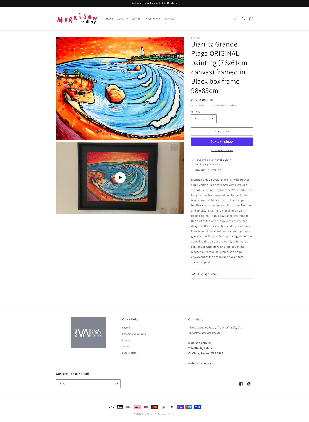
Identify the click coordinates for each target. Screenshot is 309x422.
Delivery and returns (134, 333)
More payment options (222, 150)
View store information (208, 169)
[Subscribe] (116, 383)
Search (126, 327)
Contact (126, 340)
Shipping (209, 105)
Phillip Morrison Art (149, 414)
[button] (122, 18)
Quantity (195, 111)
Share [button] (198, 283)
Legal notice (129, 352)
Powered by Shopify (166, 414)
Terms (125, 346)
